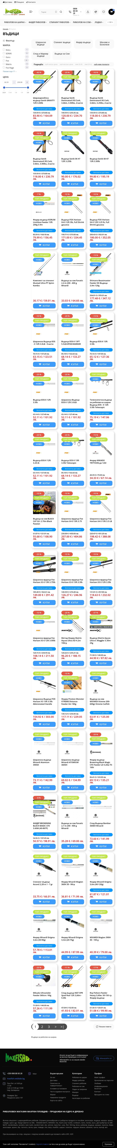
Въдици (75, 1095)
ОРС (67, 1134)
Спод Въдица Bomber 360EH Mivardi (100, 824)
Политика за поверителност (56, 1084)
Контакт (97, 1091)
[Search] (55, 11)
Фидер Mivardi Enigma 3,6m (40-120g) (100, 883)
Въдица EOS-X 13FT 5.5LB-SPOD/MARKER (71, 342)
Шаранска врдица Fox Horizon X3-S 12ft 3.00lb (44, 639)
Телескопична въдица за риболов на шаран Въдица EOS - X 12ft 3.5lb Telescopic (101, 404)
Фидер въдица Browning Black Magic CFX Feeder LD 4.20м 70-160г (101, 764)
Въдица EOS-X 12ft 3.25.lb (42, 461)
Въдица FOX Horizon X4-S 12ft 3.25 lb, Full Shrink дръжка (99, 222)
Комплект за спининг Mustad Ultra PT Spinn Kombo (43, 283)
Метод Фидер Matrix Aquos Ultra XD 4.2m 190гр (71, 640)
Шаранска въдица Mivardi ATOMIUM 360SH (70, 762)
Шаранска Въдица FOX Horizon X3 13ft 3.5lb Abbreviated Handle (44, 701)
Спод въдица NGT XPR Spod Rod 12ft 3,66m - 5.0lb (72, 995)
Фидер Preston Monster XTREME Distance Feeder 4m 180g (72, 701)
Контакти (32, 2)
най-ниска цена (51, 64)
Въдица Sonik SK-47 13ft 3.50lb (99, 160)
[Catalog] (31, 12)
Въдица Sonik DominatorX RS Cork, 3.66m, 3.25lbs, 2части (100, 100)
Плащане (20, 2)
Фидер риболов (78, 1080)
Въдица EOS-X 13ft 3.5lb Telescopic (70, 461)
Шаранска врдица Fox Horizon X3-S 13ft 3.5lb (72, 580)
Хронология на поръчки (103, 1080)
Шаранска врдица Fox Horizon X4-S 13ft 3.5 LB (101, 520)
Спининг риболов (79, 1083)
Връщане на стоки (101, 1094)
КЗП (71, 1134)
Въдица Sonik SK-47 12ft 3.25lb (70, 160)
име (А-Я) (78, 64)
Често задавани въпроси (60, 1091)
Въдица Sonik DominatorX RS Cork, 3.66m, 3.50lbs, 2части (72, 100)
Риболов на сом (78, 1086)
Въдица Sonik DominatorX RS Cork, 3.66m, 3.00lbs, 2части (44, 161)
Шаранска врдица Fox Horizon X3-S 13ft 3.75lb (44, 580)
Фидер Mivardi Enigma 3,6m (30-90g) (44, 938)
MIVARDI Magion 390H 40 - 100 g (100, 938)
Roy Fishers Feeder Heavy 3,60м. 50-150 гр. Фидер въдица (101, 995)
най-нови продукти (101, 64)
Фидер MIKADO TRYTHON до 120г (98, 461)
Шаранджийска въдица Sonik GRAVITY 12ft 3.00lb (44, 100)
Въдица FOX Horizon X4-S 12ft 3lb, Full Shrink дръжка (72, 222)
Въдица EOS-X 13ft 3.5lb (99, 342)
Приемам (108, 1144)
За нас (52, 1077)
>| (62, 1027)
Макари (75, 1092)
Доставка (8, 2)
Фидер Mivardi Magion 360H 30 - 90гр (72, 883)
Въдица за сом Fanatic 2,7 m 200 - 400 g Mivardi (72, 826)
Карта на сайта (56, 1100)
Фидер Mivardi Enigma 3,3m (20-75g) (72, 938)
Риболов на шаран (79, 1077)
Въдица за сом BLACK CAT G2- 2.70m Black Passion (43, 521)
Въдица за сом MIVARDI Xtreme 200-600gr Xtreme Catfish (100, 701)
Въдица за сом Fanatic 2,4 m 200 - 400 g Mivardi (72, 283)
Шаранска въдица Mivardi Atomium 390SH (42, 762)
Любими (97, 1083)
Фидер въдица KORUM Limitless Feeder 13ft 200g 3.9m (44, 222)
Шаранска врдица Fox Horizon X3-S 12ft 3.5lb (100, 580)
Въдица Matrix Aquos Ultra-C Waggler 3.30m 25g (100, 640)
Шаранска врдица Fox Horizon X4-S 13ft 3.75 (72, 520)
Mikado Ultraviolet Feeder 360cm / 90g (42, 994)
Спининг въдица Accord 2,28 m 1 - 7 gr (43, 883)
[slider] (4, 87)
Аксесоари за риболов (81, 1098)
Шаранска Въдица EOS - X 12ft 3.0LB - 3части (44, 342)
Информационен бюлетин (101, 1087)
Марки (52, 1094)
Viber (35, 1074)
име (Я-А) (88, 64)
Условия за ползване (58, 1089)
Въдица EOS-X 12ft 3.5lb (42, 401)
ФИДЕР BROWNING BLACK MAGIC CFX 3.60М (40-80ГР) (42, 826)
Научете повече (42, 1144)
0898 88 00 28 (75, 11)
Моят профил (99, 1077)
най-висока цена (66, 64)
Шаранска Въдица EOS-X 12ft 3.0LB (70, 401)
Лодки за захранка (79, 1089)
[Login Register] (88, 12)
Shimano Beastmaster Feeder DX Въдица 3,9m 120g (100, 283)
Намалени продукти (58, 1097)
